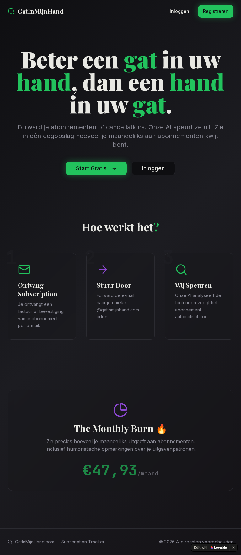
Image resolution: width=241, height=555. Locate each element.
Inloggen (179, 11)
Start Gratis (91, 168)
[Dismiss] (233, 547)
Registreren (215, 11)
